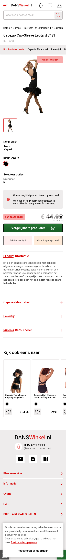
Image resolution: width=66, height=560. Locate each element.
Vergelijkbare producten (28, 228)
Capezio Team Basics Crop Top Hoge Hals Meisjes (15, 396)
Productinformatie (13, 49)
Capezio (8, 149)
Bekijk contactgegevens (24, 542)
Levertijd (56, 49)
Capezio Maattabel (37, 49)
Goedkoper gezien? (48, 240)
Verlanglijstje (50, 5)
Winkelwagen (60, 5)
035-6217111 (34, 445)
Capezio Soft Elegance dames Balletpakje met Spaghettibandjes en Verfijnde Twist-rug (45, 396)
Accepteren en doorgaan (33, 550)
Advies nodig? (18, 240)
